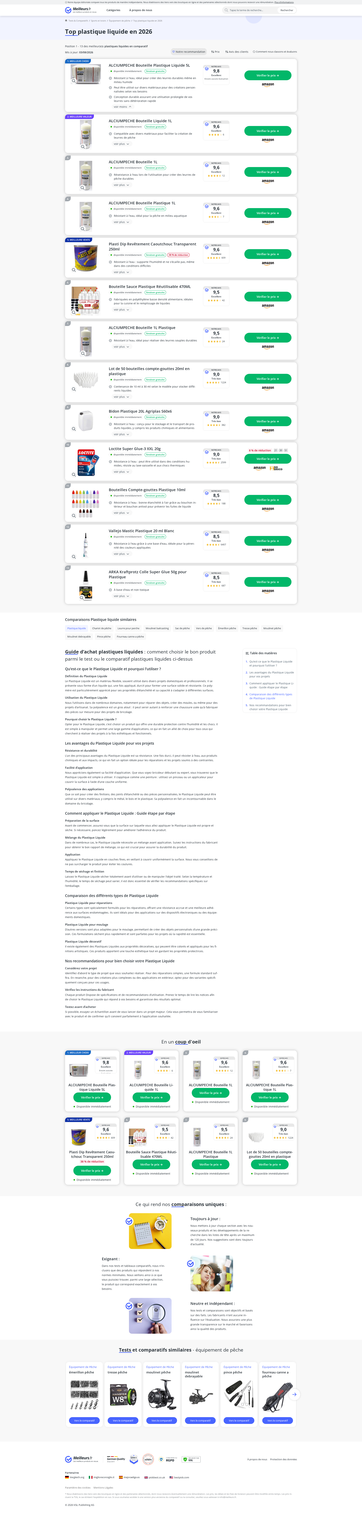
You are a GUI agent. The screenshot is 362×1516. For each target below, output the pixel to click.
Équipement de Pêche (119, 20)
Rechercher (287, 10)
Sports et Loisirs (98, 20)
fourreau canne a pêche (275, 1374)
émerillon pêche (81, 1372)
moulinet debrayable (194, 1374)
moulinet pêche (158, 1372)
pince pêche (233, 1372)
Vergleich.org (77, 1477)
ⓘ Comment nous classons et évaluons (275, 51)
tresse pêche (117, 1372)
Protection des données (283, 1459)
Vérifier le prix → (268, 75)
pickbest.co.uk (157, 1477)
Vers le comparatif (84, 1420)
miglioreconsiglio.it (104, 1477)
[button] (294, 1394)
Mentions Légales (103, 1487)
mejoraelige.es (132, 1477)
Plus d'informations (284, 2)
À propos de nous (140, 10)
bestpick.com (181, 1477)
